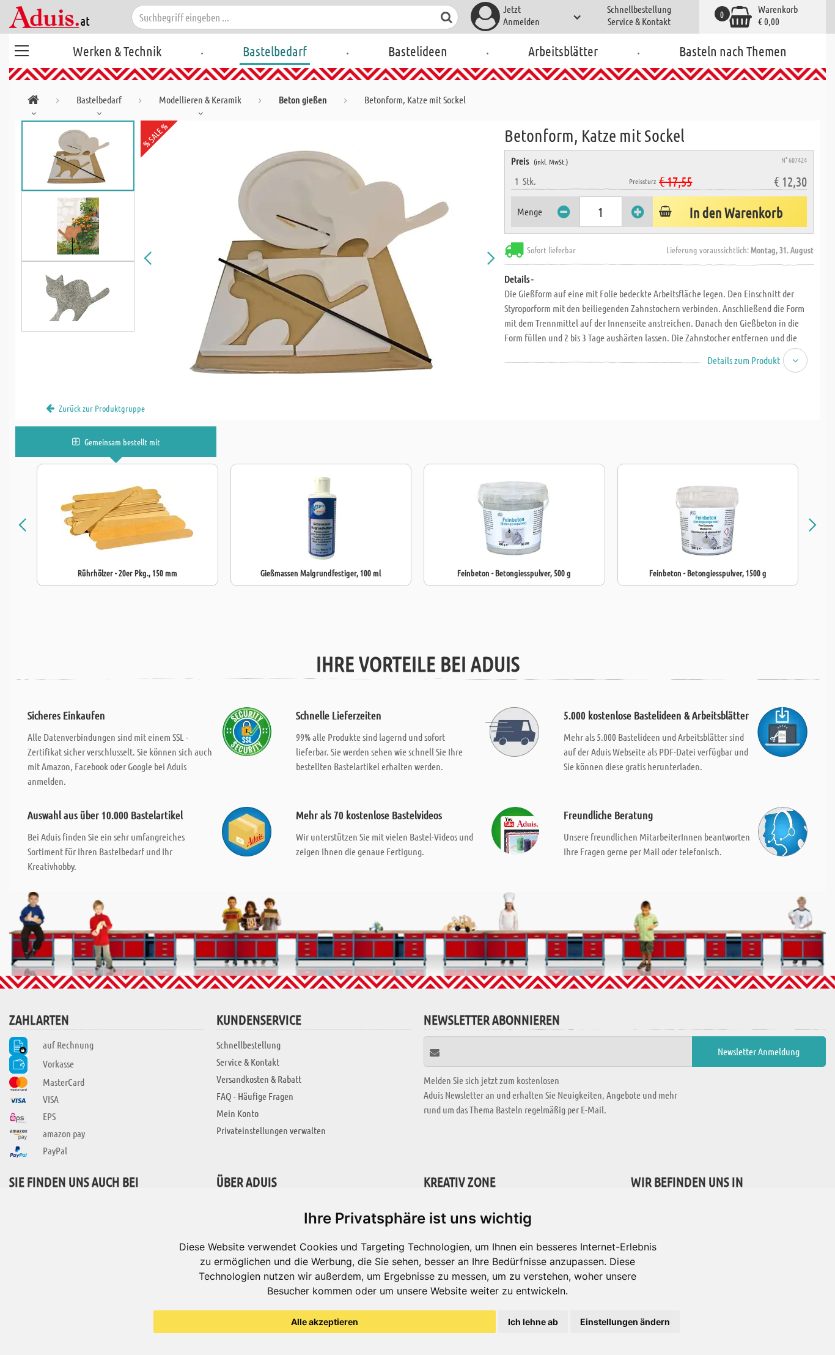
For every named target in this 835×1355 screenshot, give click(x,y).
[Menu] (21, 49)
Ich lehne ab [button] (533, 1321)
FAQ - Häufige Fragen (254, 1096)
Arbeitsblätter (563, 51)
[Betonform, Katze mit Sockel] (319, 258)
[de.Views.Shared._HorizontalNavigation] (33, 101)
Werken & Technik (117, 51)
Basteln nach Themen (733, 51)
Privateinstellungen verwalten (271, 1130)
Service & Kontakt (639, 21)
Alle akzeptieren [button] (324, 1321)
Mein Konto (237, 1113)
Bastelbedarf (275, 51)
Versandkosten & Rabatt (258, 1079)
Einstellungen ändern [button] (625, 1321)
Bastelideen (417, 51)
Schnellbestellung (639, 9)
